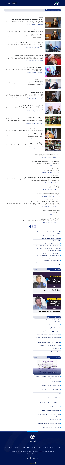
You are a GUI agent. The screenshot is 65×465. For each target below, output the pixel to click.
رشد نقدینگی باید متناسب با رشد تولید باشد (33, 67)
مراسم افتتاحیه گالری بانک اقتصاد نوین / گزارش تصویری (49, 236)
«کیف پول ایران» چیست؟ (54, 325)
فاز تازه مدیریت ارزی (56, 381)
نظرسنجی (16, 447)
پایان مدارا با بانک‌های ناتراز (55, 419)
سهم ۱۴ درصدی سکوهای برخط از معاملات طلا (51, 258)
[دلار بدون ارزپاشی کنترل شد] (53, 96)
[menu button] (5, 3)
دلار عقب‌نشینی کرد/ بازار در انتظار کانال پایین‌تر (51, 389)
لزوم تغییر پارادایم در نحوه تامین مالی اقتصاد (50, 345)
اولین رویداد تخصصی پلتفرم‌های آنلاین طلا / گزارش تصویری (48, 248)
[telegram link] (37, 458)
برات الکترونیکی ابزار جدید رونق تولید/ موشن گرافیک (48, 334)
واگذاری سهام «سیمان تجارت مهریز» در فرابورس (51, 410)
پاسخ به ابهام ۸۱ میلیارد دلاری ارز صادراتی (52, 243)
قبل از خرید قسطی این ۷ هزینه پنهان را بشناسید (49, 328)
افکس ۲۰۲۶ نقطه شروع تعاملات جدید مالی (51, 398)
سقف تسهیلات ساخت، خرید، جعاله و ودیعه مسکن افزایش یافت (48, 263)
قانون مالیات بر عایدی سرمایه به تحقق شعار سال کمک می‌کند (29, 43)
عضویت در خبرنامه (36, 447)
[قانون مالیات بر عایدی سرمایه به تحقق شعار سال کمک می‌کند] (53, 46)
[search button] (9, 3)
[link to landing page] (51, 3)
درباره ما (52, 447)
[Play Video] (47, 280)
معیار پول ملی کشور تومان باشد (36, 143)
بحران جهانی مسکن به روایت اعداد (51, 372)
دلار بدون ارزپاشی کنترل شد (37, 92)
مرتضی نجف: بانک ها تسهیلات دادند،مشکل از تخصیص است (48, 255)
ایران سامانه (29, 454)
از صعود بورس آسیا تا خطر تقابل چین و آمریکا (51, 385)
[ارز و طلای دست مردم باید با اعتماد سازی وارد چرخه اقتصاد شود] (53, 59)
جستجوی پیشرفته (9, 447)
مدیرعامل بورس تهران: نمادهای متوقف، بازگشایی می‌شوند (49, 402)
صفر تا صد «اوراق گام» (55, 352)
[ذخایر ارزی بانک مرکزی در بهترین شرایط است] (53, 121)
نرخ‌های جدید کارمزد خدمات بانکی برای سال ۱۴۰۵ (50, 253)
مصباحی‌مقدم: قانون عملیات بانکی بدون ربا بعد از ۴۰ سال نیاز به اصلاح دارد (42, 177)
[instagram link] (30, 458)
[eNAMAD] (32, 463)
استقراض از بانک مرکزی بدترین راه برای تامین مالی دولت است (45, 202)
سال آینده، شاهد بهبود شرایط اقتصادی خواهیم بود (48, 193)
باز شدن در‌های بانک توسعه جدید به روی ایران (51, 240)
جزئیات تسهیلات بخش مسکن (54, 250)
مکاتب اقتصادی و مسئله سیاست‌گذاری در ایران (50, 331)
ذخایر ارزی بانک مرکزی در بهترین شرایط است (33, 117)
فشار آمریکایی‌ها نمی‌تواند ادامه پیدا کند (52, 291)
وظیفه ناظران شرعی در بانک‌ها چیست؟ (50, 169)
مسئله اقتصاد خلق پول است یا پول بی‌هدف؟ (51, 427)
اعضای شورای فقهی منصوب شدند (35, 81)
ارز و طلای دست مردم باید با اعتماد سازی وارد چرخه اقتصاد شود (28, 55)
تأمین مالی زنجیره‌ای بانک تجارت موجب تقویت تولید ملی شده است (27, 19)
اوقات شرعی (22, 447)
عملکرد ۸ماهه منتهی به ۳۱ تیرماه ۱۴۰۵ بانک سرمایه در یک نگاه (48, 245)
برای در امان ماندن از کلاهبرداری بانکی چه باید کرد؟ (49, 342)
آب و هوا (28, 447)
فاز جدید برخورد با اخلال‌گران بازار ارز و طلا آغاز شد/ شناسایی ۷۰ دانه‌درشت (48, 415)
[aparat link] (34, 458)
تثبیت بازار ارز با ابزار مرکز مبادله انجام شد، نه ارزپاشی (31, 106)
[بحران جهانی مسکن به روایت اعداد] (47, 367)
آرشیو (43, 447)
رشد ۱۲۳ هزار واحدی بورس (55, 393)
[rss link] (27, 458)
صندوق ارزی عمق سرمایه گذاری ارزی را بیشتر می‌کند (49, 311)
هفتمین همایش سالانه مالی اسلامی (51, 210)
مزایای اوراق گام (56, 348)
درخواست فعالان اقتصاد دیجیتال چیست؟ (51, 260)
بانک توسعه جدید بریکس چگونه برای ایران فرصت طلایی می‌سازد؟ (48, 232)
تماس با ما (58, 447)
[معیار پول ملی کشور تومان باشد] (53, 145)
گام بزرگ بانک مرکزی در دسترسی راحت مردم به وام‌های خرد (45, 161)
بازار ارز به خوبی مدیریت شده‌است (51, 186)
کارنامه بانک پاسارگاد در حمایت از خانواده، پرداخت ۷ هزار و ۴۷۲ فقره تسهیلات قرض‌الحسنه (48, 377)
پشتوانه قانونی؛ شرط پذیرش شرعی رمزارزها (50, 219)
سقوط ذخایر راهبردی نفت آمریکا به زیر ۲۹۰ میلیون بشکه (49, 423)
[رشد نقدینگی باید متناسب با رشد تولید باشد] (53, 71)
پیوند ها (47, 447)
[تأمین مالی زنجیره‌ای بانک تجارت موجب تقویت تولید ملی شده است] (53, 22)
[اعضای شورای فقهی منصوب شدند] (53, 84)
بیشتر (35, 269)
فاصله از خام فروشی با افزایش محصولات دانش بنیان (47, 154)
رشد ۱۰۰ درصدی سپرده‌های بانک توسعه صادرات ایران (50, 406)
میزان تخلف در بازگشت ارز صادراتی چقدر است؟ (51, 238)
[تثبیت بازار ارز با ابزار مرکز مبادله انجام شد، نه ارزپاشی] (53, 108)
